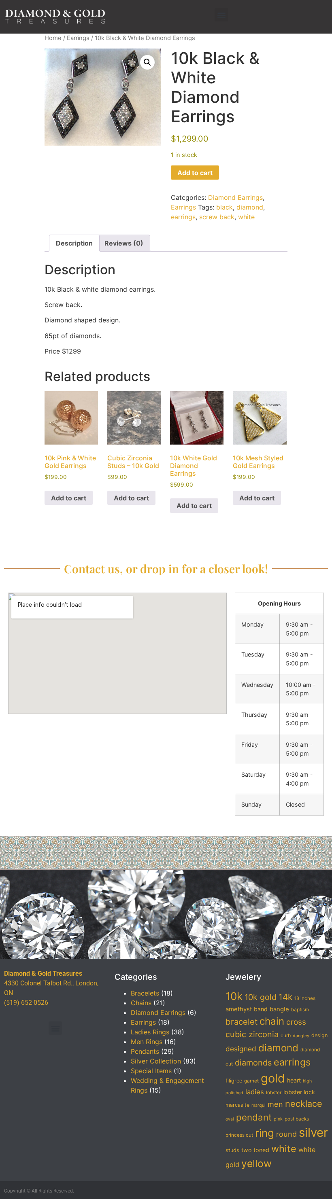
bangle (279, 1009)
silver (313, 1132)
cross (296, 1022)
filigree (234, 1081)
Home (53, 38)
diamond (249, 207)
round (286, 1133)
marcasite (237, 1105)
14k (285, 997)
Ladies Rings (150, 1032)
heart (294, 1080)
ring (264, 1133)
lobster (273, 1092)
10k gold (261, 997)
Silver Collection (156, 1061)
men (275, 1103)
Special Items (151, 1071)
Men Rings (146, 1042)
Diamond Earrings (235, 197)
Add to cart (195, 173)
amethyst (239, 1009)
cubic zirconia (252, 1034)
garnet (251, 1081)
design (319, 1035)
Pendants (145, 1051)
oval (230, 1119)
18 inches (304, 998)
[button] (221, 14)
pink (278, 1119)
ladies (254, 1092)
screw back (216, 217)
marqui (258, 1105)
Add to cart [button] (68, 498)
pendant (254, 1117)
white (246, 217)
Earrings (78, 38)
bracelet (242, 1022)
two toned (255, 1149)
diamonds (253, 1063)
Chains (141, 1003)
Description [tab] (74, 243)
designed (241, 1048)
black (224, 207)
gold (273, 1078)
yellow (256, 1163)
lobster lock (299, 1092)
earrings (183, 217)
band (261, 1009)
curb (286, 1035)
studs (232, 1150)
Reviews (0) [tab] (123, 243)
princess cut (239, 1135)
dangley (301, 1035)
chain (272, 1021)
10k (234, 996)
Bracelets (145, 993)
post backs (297, 1119)
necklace (303, 1103)
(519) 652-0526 (26, 1002)
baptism (300, 1010)
